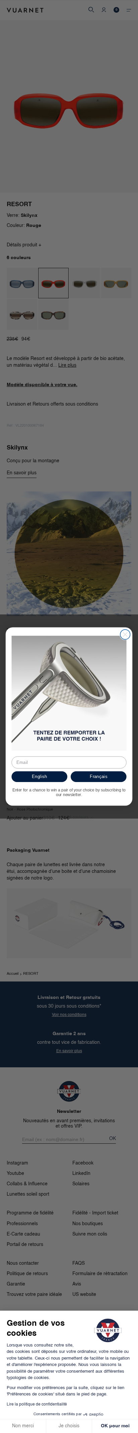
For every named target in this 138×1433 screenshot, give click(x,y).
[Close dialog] (125, 634)
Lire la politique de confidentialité (37, 1404)
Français (98, 776)
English (39, 776)
